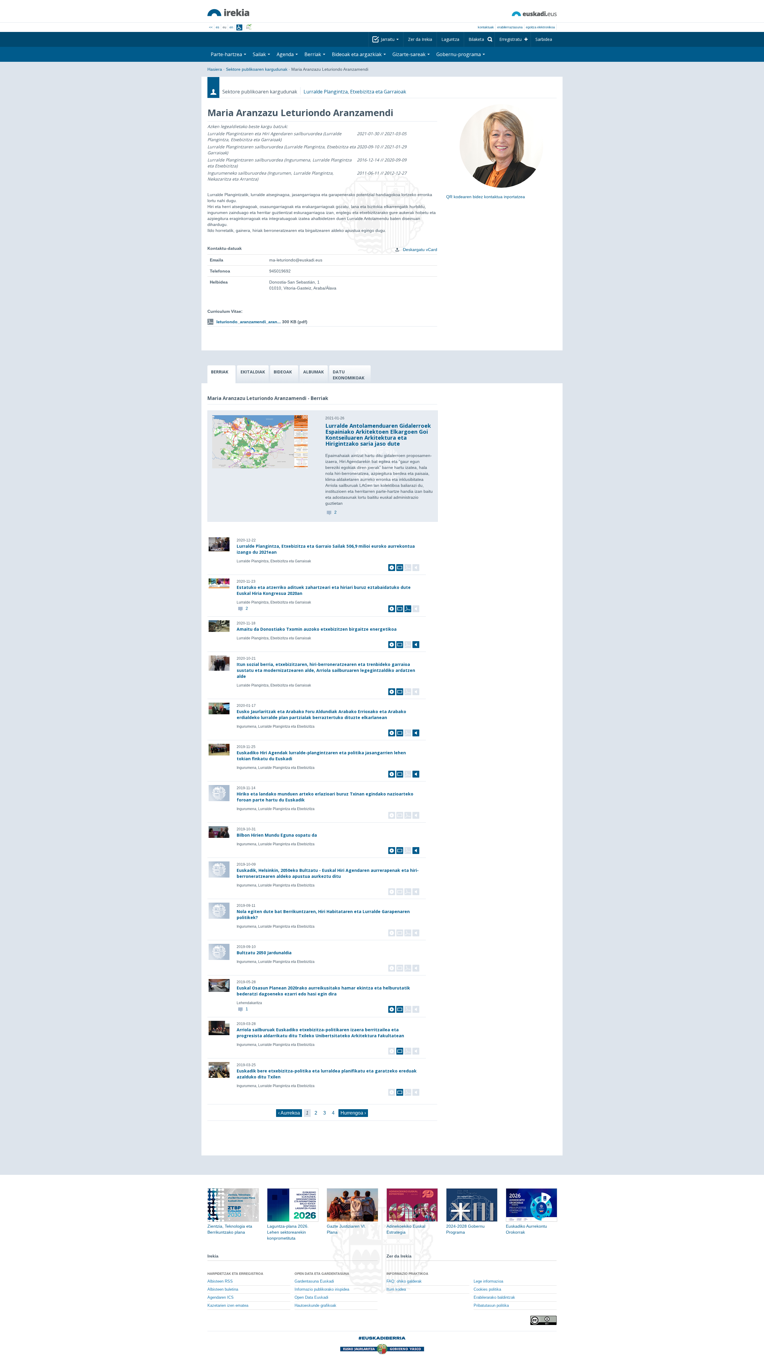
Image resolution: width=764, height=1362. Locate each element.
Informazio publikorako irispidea (322, 1289)
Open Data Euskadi (311, 1297)
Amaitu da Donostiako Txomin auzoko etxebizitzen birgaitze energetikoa (317, 629)
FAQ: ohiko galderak (404, 1281)
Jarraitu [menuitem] (388, 39)
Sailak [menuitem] (260, 54)
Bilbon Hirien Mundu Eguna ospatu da (277, 835)
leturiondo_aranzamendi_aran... (248, 321)
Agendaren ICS (220, 1297)
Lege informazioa (488, 1281)
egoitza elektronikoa (540, 27)
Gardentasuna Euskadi (314, 1281)
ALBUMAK (313, 372)
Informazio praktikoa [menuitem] (407, 1273)
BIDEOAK (283, 372)
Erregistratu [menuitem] (510, 39)
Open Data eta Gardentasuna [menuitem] (322, 1273)
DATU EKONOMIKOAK (348, 375)
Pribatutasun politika (491, 1305)
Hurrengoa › (353, 1112)
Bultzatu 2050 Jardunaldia (264, 952)
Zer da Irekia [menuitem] (420, 39)
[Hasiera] (228, 12)
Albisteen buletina (222, 1289)
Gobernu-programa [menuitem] (459, 54)
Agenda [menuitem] (286, 54)
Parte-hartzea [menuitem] (227, 54)
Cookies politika (487, 1289)
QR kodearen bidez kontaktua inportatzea (485, 196)
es (217, 27)
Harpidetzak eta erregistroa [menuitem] (235, 1273)
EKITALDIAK (253, 372)
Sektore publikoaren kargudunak (256, 69)
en (231, 27)
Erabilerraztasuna (510, 27)
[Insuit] (239, 27)
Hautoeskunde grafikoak (315, 1305)
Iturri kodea (396, 1289)
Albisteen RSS (220, 1281)
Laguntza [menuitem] (450, 39)
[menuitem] (479, 39)
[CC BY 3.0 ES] (543, 1320)
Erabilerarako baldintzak (494, 1297)
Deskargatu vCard (419, 249)
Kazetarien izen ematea (227, 1305)
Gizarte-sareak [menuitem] (409, 54)
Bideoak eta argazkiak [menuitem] (357, 54)
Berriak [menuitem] (313, 54)
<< (210, 27)
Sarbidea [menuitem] (543, 39)
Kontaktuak (486, 27)
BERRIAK (219, 372)
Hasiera (214, 69)
